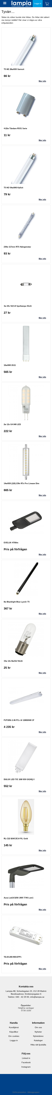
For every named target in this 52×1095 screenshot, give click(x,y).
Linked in (26, 1058)
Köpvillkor (13, 1032)
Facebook (26, 1062)
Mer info (42, 81)
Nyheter (38, 1032)
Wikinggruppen (33, 1092)
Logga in (37, 3)
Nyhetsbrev (38, 1036)
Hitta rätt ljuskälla (38, 1045)
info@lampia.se (37, 997)
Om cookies (13, 1036)
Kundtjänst (14, 1027)
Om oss (38, 1027)
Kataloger (38, 1040)
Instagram (26, 1067)
